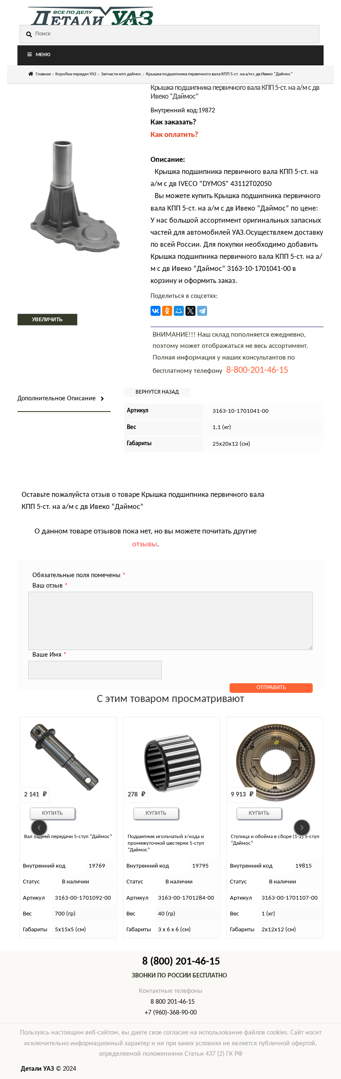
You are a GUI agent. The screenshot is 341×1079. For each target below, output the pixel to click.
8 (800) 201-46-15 (181, 961)
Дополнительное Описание (56, 398)
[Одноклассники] (167, 311)
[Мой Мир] (179, 311)
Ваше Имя (49, 655)
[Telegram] (202, 311)
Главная (43, 74)
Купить (52, 813)
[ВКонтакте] (156, 311)
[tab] (64, 399)
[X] (190, 311)
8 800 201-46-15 (173, 1002)
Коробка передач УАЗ (75, 74)
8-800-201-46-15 (257, 370)
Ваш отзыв (50, 586)
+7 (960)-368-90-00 (171, 1013)
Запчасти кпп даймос (121, 74)
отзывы (144, 544)
